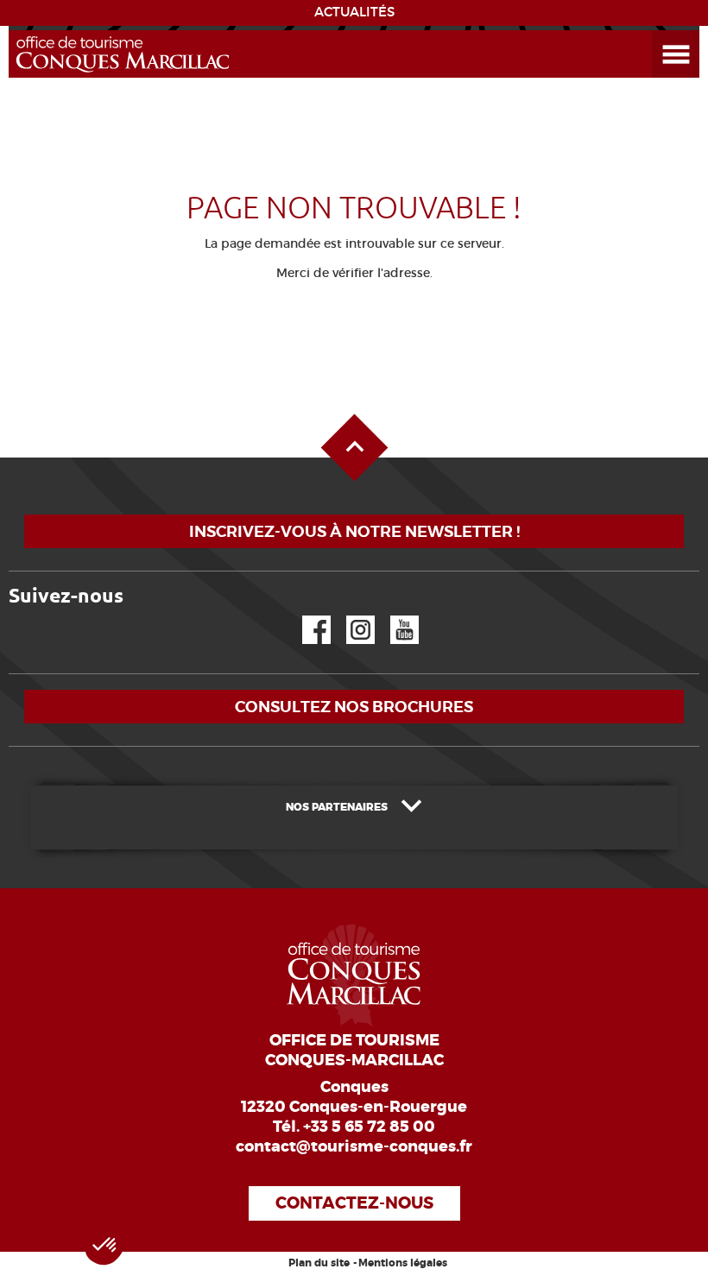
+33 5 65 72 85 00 (369, 1126)
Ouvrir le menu (655, 30)
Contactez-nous (354, 1203)
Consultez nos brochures (354, 707)
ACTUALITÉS (354, 12)
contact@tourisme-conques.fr (354, 1146)
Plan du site (319, 1263)
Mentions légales (402, 1263)
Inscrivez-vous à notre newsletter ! (354, 531)
